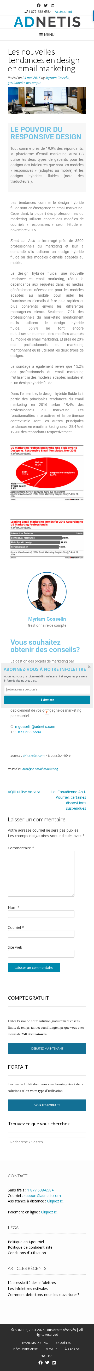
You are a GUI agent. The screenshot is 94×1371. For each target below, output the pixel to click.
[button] (47, 669)
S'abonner (47, 699)
